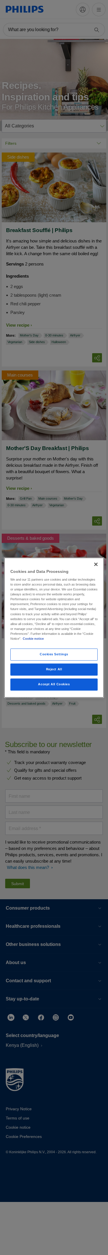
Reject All (54, 669)
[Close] (96, 564)
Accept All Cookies (54, 684)
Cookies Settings (54, 654)
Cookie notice (33, 638)
